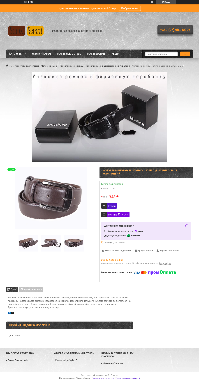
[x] (12, 313)
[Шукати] (185, 54)
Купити (112, 206)
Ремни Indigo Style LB (66, 360)
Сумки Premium (41, 54)
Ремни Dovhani (96, 54)
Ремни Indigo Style (69, 54)
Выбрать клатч (129, 8)
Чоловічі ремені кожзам (71, 66)
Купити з (112, 214)
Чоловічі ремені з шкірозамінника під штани (108, 66)
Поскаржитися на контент (103, 378)
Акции (115, 54)
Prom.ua (114, 375)
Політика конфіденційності (128, 378)
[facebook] (9, 313)
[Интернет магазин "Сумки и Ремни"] (26, 31)
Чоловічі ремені (49, 66)
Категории (15, 54)
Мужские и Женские (113, 363)
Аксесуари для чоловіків (27, 66)
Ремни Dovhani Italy (18, 360)
